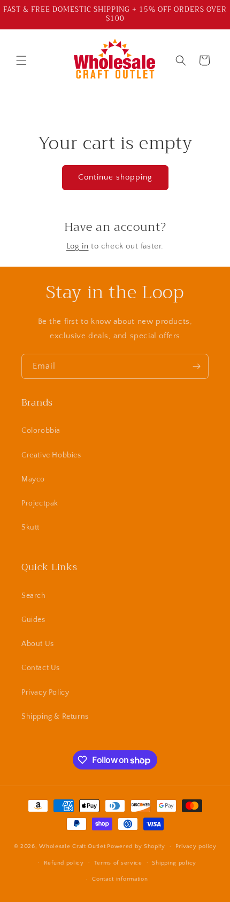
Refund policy (64, 863)
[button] (21, 60)
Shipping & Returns (55, 716)
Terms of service (118, 863)
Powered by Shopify (136, 846)
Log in (77, 246)
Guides (33, 620)
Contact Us (40, 668)
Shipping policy (174, 863)
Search (33, 596)
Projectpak (39, 503)
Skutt (30, 527)
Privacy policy (196, 846)
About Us (37, 644)
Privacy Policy (45, 692)
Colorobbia (40, 430)
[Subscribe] (196, 366)
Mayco (33, 479)
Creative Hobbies (51, 455)
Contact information (120, 879)
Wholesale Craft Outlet (72, 846)
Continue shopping (115, 177)
